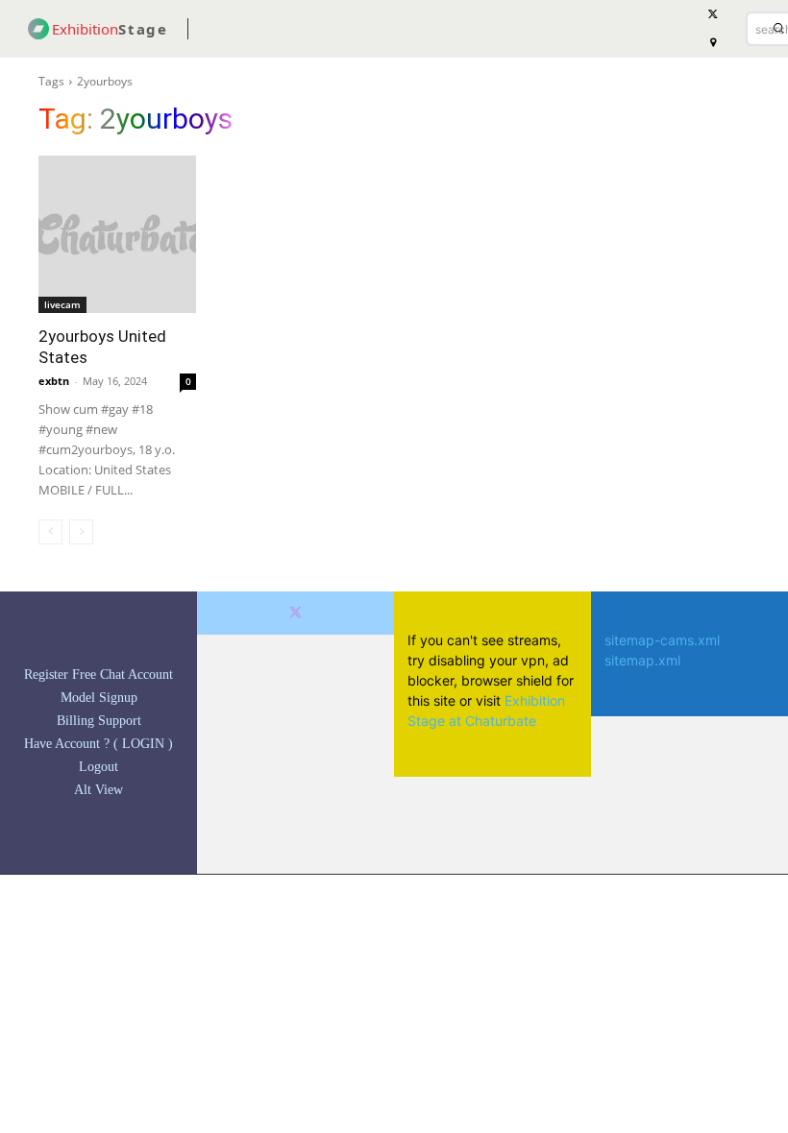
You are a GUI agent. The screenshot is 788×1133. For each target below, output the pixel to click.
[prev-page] (50, 531)
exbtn (53, 381)
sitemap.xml (642, 660)
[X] (295, 613)
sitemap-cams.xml (662, 640)
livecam (62, 304)
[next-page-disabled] (81, 531)
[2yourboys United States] (117, 234)
